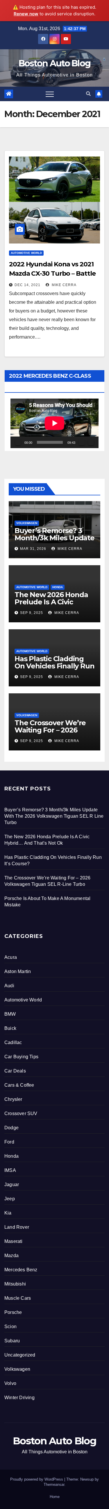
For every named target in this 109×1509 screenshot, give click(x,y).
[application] (54, 423)
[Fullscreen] (91, 442)
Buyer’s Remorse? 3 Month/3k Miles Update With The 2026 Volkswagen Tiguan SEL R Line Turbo (53, 816)
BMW (10, 1014)
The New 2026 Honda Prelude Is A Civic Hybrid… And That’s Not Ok (51, 605)
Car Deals (15, 1070)
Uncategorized (19, 1354)
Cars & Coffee (19, 1085)
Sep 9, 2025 (31, 613)
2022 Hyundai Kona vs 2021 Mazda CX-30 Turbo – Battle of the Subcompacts (52, 273)
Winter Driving (19, 1397)
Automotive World (26, 252)
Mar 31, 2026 (33, 549)
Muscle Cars (17, 1298)
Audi (9, 985)
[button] (88, 93)
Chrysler (13, 1099)
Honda (57, 587)
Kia (8, 1212)
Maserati (13, 1241)
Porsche (13, 1312)
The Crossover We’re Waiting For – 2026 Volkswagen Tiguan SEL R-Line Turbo (50, 734)
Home (55, 1497)
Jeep (9, 1198)
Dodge (11, 1127)
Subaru (12, 1340)
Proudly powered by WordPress (37, 1479)
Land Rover (16, 1227)
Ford (9, 1141)
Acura (10, 957)
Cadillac (13, 1042)
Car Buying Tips (21, 1056)
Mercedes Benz (20, 1269)
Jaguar (11, 1184)
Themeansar (54, 1484)
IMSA (10, 1170)
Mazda (11, 1255)
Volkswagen (26, 523)
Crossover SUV (20, 1113)
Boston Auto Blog (55, 63)
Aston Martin (17, 971)
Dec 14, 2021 (27, 285)
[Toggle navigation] (50, 94)
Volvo (10, 1383)
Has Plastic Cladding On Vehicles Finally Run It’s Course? (54, 665)
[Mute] (82, 442)
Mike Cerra (63, 285)
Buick (10, 1028)
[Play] (18, 442)
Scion (10, 1326)
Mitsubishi (15, 1283)
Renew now (26, 14)
